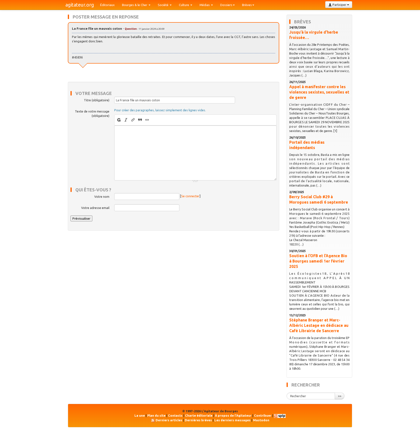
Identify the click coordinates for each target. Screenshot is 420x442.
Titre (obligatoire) (96, 100)
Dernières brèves (198, 420)
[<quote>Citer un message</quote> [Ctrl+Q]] (140, 120)
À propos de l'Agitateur (233, 415)
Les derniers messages (232, 420)
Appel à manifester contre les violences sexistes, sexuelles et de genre (319, 92)
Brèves (247, 5)
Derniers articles (169, 420)
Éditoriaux (107, 5)
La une (139, 415)
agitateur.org (79, 5)
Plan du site (156, 415)
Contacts (175, 415)
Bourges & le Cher (135, 5)
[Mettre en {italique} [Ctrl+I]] (126, 120)
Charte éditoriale (198, 415)
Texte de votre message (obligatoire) (92, 113)
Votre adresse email (95, 207)
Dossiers (226, 5)
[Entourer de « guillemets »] (147, 120)
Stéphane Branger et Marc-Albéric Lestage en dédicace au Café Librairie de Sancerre (319, 325)
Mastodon (261, 420)
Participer (339, 4)
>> (339, 396)
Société (163, 5)
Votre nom (101, 196)
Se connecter (190, 196)
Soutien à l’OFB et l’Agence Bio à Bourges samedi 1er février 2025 (318, 261)
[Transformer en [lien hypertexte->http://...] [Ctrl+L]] (133, 120)
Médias (205, 5)
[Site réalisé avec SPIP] (280, 415)
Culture (184, 5)
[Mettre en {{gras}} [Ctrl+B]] (118, 120)
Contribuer (262, 415)
